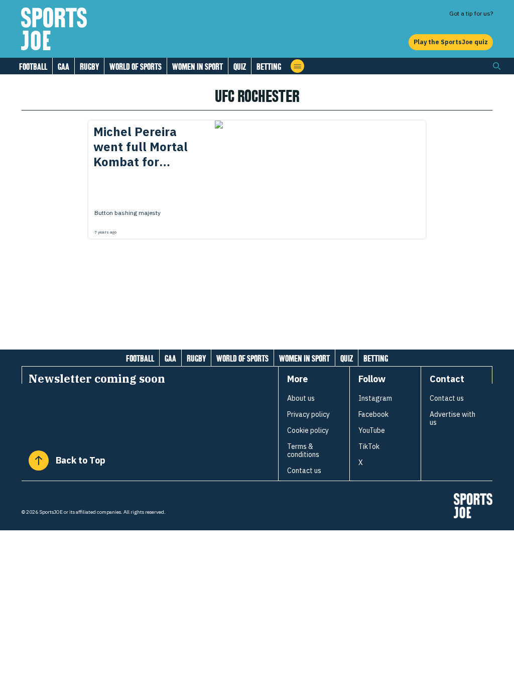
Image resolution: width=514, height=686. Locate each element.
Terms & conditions (303, 450)
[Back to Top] (39, 460)
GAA (63, 66)
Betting (268, 66)
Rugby (89, 66)
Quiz (239, 66)
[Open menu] (297, 66)
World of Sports (135, 66)
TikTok (368, 446)
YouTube (371, 430)
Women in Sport (197, 66)
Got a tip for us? (471, 13)
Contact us (304, 471)
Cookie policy (308, 430)
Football (33, 66)
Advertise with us (452, 418)
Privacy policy (308, 414)
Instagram (375, 398)
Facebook (373, 414)
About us (301, 398)
